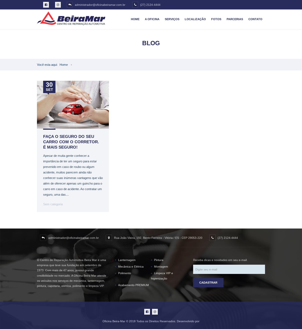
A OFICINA (152, 19)
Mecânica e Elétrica (131, 266)
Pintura (158, 260)
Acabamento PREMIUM (133, 285)
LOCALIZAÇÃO (195, 19)
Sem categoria (53, 204)
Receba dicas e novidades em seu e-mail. (220, 260)
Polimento (124, 273)
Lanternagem (127, 260)
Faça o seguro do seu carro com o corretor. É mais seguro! (71, 141)
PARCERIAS (235, 19)
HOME (135, 19)
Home (64, 64)
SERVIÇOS (172, 19)
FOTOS (216, 19)
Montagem (161, 266)
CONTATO (255, 19)
